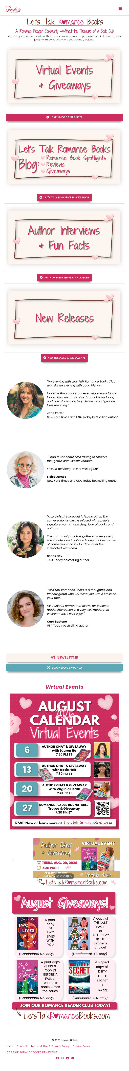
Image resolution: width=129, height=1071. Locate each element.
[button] (13, 859)
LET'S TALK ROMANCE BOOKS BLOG (67, 197)
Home (9, 1046)
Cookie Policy (81, 1046)
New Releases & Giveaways (67, 358)
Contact (22, 1046)
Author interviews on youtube (66, 277)
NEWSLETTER (67, 657)
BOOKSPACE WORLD (67, 667)
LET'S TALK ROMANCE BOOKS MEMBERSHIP (31, 1052)
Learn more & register (67, 117)
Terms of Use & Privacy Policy (50, 1046)
